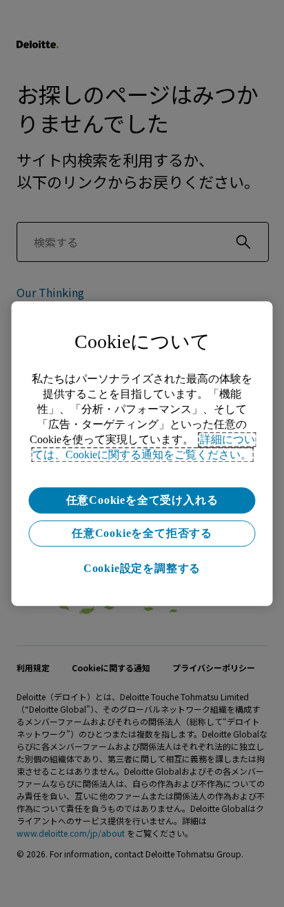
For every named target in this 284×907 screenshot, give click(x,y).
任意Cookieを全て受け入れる (142, 500)
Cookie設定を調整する (142, 568)
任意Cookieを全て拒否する (142, 533)
